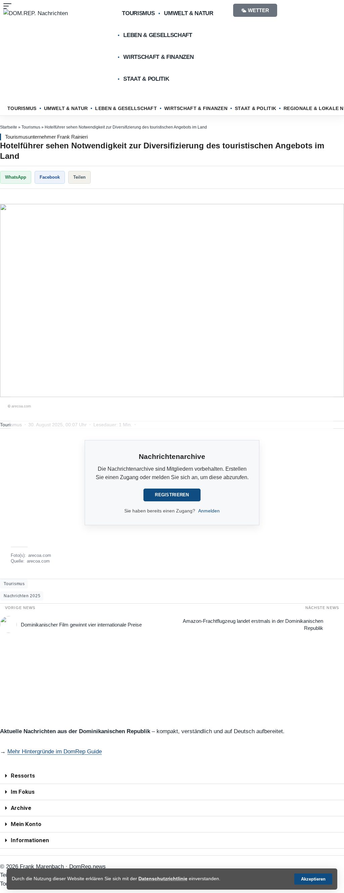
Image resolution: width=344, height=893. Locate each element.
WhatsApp (15, 177)
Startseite (8, 127)
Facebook (50, 177)
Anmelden (209, 510)
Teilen (79, 177)
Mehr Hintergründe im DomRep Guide (54, 751)
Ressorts (23, 775)
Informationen (30, 840)
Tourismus (31, 127)
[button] (313, 879)
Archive (21, 808)
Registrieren (172, 494)
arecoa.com (39, 555)
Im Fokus (23, 791)
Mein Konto (26, 824)
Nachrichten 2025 (22, 596)
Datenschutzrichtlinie (162, 878)
